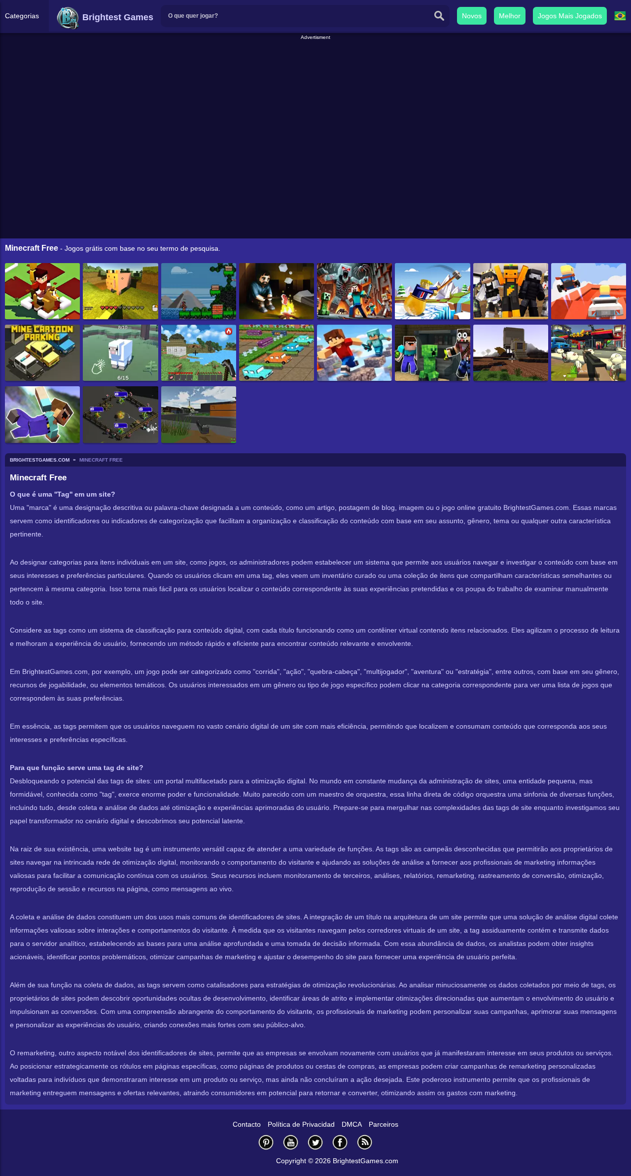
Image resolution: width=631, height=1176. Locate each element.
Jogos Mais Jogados (570, 16)
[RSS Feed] (365, 1142)
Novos (472, 16)
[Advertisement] (315, 63)
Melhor (510, 16)
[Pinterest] (266, 1142)
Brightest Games (116, 17)
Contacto (247, 1124)
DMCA (352, 1124)
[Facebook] (340, 1142)
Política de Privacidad (301, 1124)
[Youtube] (291, 1142)
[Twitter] (315, 1142)
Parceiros (383, 1124)
